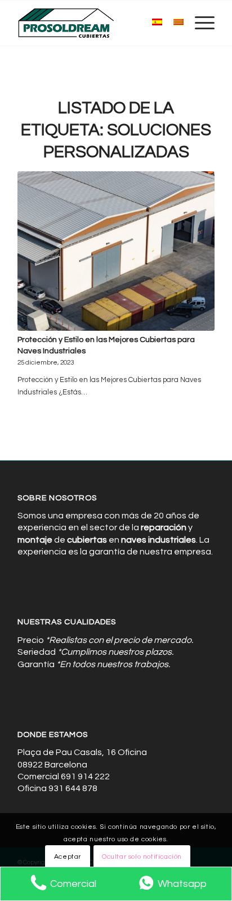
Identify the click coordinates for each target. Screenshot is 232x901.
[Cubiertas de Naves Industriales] (96, 23)
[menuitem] (199, 23)
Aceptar (67, 856)
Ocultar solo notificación (142, 856)
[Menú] (199, 23)
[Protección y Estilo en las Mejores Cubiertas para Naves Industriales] (116, 251)
